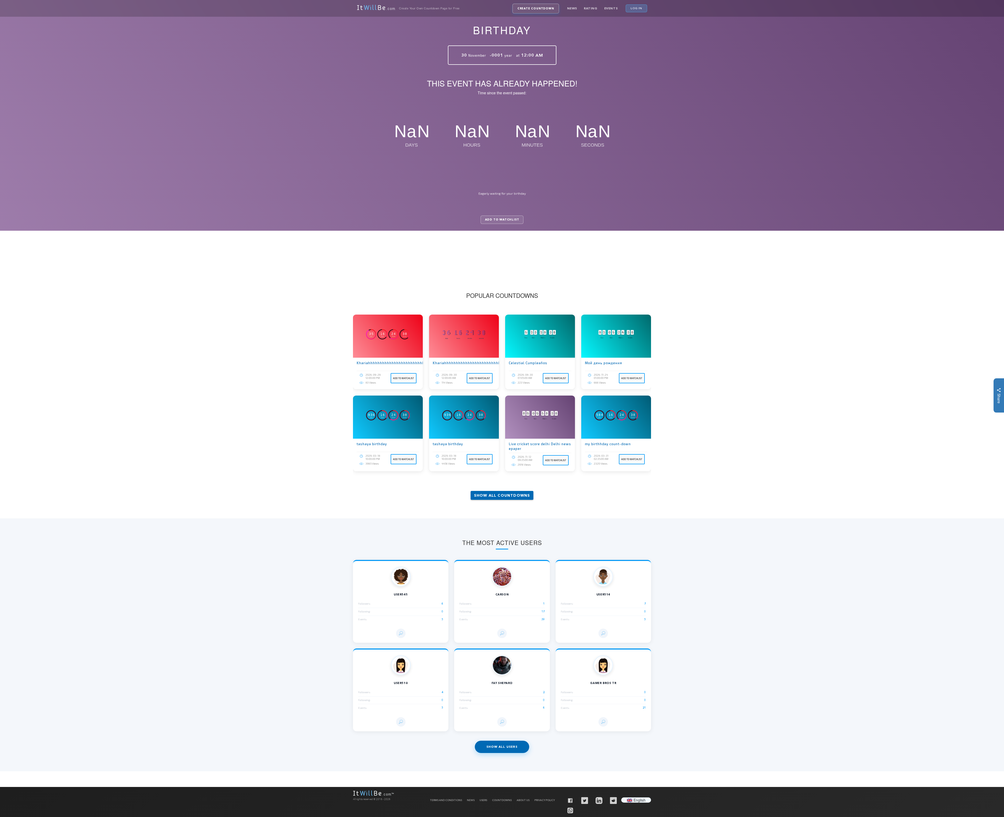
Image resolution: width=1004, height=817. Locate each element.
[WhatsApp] (570, 810)
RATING (590, 8)
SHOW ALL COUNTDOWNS (502, 495)
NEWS (471, 800)
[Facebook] (570, 800)
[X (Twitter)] (584, 800)
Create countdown (535, 8)
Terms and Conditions (446, 800)
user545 (401, 594)
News (572, 8)
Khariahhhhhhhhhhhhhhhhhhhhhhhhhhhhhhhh (388, 363)
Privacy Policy (544, 800)
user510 (401, 683)
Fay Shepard (502, 683)
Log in (636, 8)
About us (523, 800)
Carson (502, 594)
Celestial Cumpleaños (528, 363)
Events (611, 8)
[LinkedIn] (599, 800)
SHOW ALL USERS (502, 747)
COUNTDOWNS (502, 800)
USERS (483, 800)
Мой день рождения (603, 363)
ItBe (376, 8)
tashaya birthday (372, 444)
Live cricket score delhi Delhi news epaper (540, 446)
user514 (603, 594)
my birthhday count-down (608, 444)
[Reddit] (613, 800)
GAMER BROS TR (603, 683)
